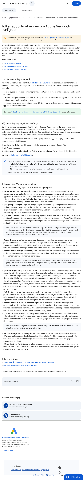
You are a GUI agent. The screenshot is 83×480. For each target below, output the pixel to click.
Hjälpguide (75, 477)
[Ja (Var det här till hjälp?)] (72, 382)
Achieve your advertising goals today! (15, 437)
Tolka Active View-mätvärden (14, 69)
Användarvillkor (27, 470)
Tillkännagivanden (26, 10)
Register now (8, 450)
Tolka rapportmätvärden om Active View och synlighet (57, 18)
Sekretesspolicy (16, 470)
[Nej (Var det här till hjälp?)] (77, 382)
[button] (3, 3)
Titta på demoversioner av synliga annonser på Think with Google (34, 112)
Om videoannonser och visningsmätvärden (20, 365)
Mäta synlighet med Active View (15, 66)
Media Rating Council (40, 83)
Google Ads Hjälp (18, 3)
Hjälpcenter (9, 10)
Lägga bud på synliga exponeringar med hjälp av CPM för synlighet (29, 362)
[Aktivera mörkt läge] (59, 467)
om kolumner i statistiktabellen (20, 155)
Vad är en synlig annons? (12, 63)
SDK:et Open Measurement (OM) (55, 38)
